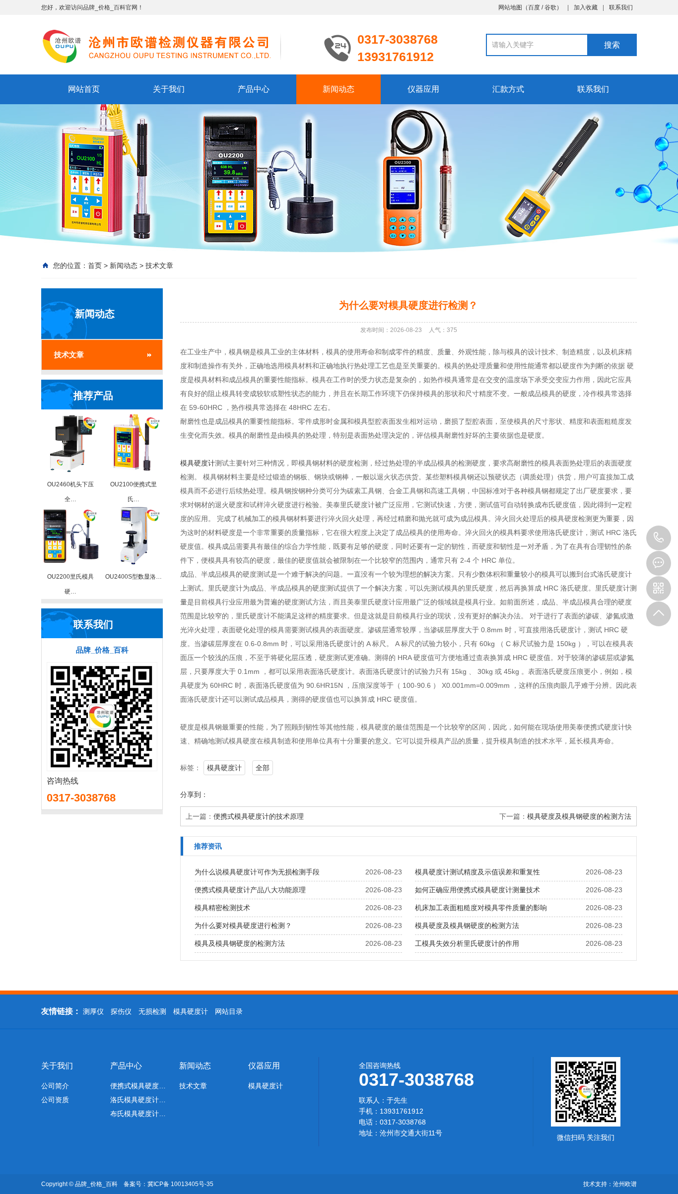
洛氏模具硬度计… (138, 1099)
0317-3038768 (658, 538)
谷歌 (550, 7)
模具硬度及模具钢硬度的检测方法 (579, 816)
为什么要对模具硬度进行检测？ (243, 925)
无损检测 (152, 1011)
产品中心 (254, 89)
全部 (263, 768)
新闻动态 (338, 89)
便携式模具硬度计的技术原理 (258, 816)
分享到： (194, 794)
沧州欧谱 (625, 1184)
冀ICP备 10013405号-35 (180, 1184)
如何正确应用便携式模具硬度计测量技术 (477, 890)
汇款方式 (508, 89)
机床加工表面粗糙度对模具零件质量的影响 (481, 908)
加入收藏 (586, 7)
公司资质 (55, 1099)
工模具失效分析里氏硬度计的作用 (467, 943)
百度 (534, 7)
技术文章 (159, 265)
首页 (95, 265)
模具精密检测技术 (222, 908)
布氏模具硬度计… (138, 1113)
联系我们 (621, 7)
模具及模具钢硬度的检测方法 (240, 943)
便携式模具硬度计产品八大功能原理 (250, 890)
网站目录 (229, 1011)
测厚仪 (93, 1011)
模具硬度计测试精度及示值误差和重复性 (477, 872)
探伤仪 (121, 1011)
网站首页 (84, 89)
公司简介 (55, 1085)
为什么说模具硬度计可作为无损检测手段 (257, 872)
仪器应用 (423, 89)
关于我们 (169, 89)
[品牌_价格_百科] (175, 46)
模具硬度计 (197, 463)
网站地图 (510, 7)
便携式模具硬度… (138, 1085)
